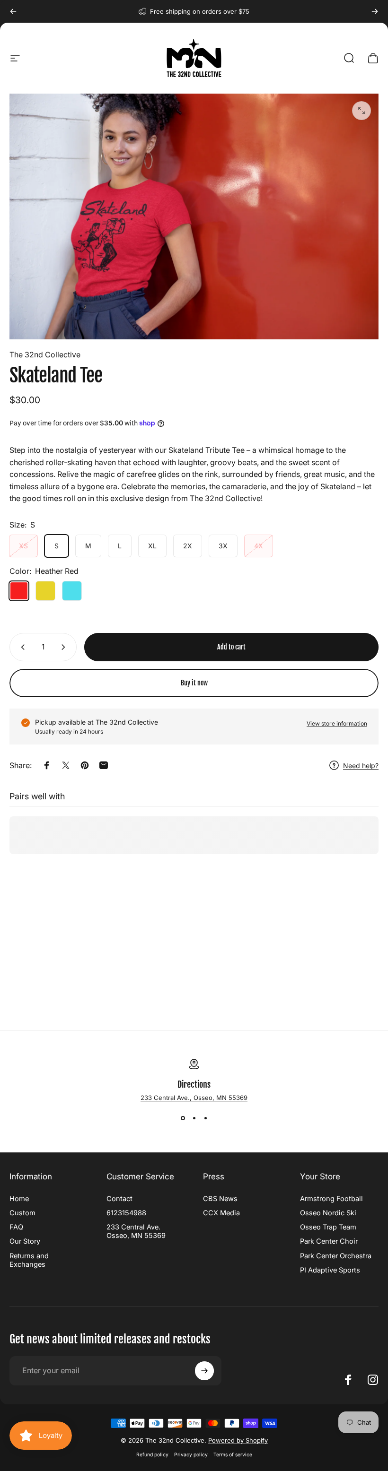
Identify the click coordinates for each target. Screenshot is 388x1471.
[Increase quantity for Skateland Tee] (65, 647)
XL (152, 546)
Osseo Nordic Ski (328, 1213)
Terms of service (232, 1455)
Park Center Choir (329, 1241)
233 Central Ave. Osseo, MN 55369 (136, 1231)
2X (187, 546)
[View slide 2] (194, 1118)
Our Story (24, 1241)
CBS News (220, 1198)
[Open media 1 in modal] (361, 110)
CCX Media (221, 1213)
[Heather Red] (18, 590)
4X (258, 546)
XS (23, 546)
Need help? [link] (361, 765)
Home (19, 1198)
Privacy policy (191, 1455)
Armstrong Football (331, 1198)
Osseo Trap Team (328, 1227)
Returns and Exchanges (29, 1260)
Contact (119, 1198)
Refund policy (152, 1455)
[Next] (374, 11)
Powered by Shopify (238, 1440)
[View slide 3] (205, 1118)
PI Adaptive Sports (330, 1270)
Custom (22, 1213)
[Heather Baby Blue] (71, 590)
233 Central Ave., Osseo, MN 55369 (194, 1097)
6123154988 (126, 1213)
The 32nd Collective (44, 354)
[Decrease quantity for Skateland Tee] (21, 647)
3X (223, 546)
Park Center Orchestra (335, 1256)
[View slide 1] (182, 1118)
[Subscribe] (204, 1370)
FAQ (16, 1227)
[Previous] (13, 11)
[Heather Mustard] (45, 590)
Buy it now (194, 683)
